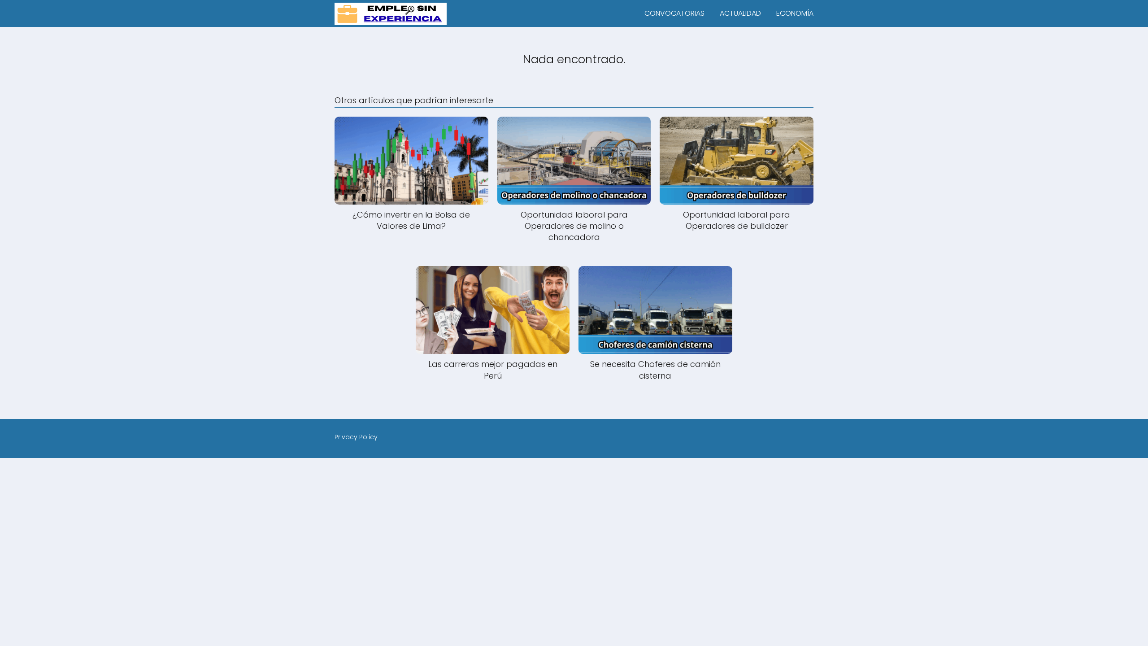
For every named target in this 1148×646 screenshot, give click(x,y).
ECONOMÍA (794, 13)
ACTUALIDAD (740, 13)
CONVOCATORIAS (674, 13)
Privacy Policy (356, 436)
